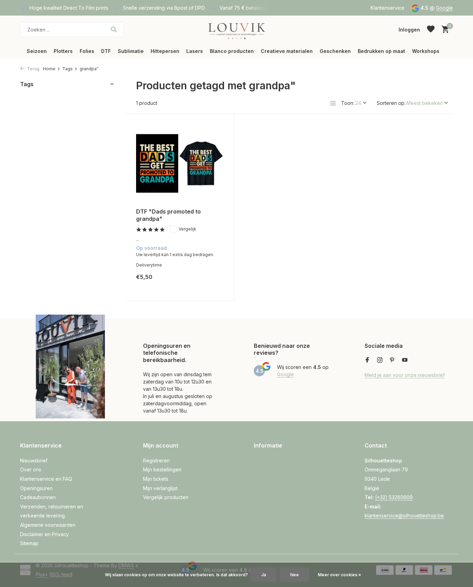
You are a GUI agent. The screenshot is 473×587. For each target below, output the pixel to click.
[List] (333, 103)
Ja (263, 574)
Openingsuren (36, 488)
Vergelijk (187, 229)
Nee (294, 574)
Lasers (194, 51)
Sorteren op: (391, 103)
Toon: (347, 103)
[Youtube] (405, 360)
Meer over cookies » (339, 574)
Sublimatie (131, 51)
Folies (87, 51)
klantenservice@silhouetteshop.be (404, 515)
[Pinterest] (392, 360)
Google (444, 8)
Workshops (425, 51)
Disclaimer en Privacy (44, 534)
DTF (106, 51)
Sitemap (29, 543)
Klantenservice (387, 8)
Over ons (30, 469)
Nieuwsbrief (33, 460)
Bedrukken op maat (381, 51)
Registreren (156, 460)
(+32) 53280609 (394, 497)
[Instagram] (380, 360)
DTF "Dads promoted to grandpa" (168, 215)
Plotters (63, 51)
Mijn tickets (155, 479)
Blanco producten (232, 51)
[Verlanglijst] (431, 29)
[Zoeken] (114, 29)
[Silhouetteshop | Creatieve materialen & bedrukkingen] (236, 29)
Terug (32, 68)
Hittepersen (165, 51)
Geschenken (335, 51)
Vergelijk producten (165, 497)
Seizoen (37, 51)
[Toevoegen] (212, 282)
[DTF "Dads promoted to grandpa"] (180, 163)
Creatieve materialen (287, 51)
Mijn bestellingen (162, 469)
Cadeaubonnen (38, 497)
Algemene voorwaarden (47, 525)
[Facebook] (367, 360)
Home (49, 68)
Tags (67, 68)
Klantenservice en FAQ (46, 479)
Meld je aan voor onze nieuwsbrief (405, 375)
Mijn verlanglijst (160, 488)
